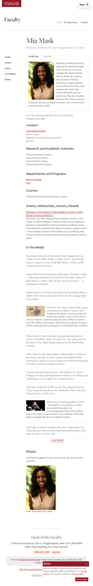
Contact (8, 62)
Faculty (12, 19)
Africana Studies (34, 179)
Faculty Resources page (29, 559)
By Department (71, 22)
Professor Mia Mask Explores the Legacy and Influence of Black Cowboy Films (67, 309)
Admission (37, 575)
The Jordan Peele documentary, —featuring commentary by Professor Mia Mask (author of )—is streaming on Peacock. (56, 279)
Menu (82, 4)
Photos (8, 79)
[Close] (86, 564)
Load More (57, 440)
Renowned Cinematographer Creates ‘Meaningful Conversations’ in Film (66, 403)
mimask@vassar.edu (36, 131)
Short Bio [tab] (33, 56)
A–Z (59, 22)
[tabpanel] (57, 85)
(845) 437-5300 (41, 552)
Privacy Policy (78, 574)
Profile (8, 57)
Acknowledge (81, 579)
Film (28, 183)
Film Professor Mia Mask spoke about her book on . (57, 296)
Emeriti (84, 22)
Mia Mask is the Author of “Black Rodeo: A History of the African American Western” (54, 213)
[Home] (11, 3)
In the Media (10, 74)
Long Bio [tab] (47, 56)
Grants (7, 68)
